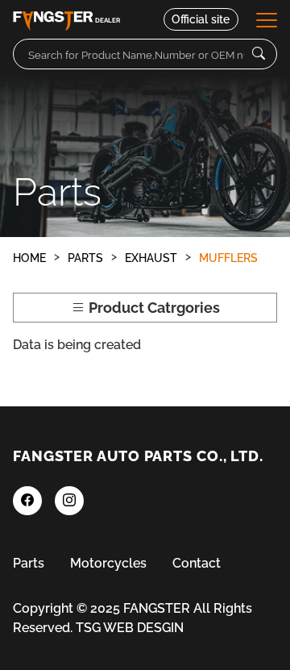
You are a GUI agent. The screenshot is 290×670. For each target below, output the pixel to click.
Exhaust (151, 258)
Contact (196, 563)
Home (29, 258)
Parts (85, 258)
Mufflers (228, 258)
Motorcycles (108, 563)
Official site (201, 19)
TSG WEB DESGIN (130, 627)
